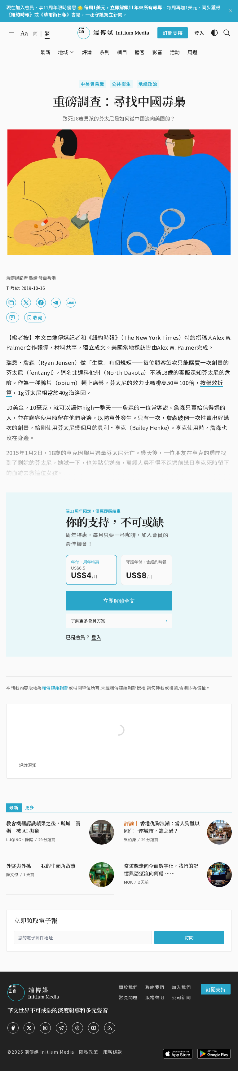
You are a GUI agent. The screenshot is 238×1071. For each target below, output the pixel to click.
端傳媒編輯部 (55, 687)
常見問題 (128, 997)
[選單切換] (71, 52)
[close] (231, 11)
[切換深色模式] (212, 33)
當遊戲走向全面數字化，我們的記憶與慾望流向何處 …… (161, 869)
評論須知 (27, 765)
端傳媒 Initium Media (49, 1052)
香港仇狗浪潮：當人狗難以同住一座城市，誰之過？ (162, 827)
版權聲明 (155, 997)
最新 (14, 807)
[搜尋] (224, 33)
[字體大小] (24, 33)
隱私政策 (88, 1052)
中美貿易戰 (92, 84)
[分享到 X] (26, 303)
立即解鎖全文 (119, 601)
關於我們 (128, 987)
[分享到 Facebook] (41, 303)
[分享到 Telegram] (56, 303)
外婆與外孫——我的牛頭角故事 (41, 865)
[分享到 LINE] (71, 303)
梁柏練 (130, 839)
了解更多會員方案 (88, 621)
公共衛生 (121, 84)
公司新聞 (181, 997)
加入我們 (181, 987)
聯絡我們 (155, 987)
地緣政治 (148, 84)
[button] (63, 52)
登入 (96, 637)
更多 (30, 807)
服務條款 (112, 1052)
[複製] (11, 303)
